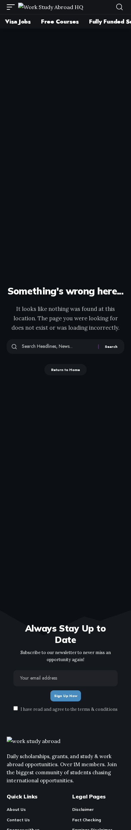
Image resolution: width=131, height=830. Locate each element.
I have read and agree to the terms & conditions (69, 708)
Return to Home (65, 369)
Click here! (101, 11)
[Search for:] (57, 346)
